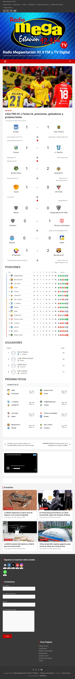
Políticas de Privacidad (57, 4)
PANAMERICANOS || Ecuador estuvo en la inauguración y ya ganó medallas (55, 444)
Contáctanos (31, 4)
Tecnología (8, 508)
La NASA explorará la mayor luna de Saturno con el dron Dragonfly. (18, 514)
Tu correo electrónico (9, 594)
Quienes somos (7, 4)
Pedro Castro (22, 120)
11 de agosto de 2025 (11, 120)
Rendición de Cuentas (43, 4)
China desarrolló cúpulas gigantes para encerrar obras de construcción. (55, 545)
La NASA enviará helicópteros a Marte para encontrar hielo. (19, 545)
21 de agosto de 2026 (10, 548)
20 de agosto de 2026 (46, 548)
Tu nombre (6, 586)
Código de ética (8, 7)
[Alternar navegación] (5, 61)
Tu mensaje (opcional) (9, 609)
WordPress (43, 676)
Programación (17, 4)
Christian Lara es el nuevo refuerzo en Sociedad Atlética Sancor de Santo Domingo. (20, 444)
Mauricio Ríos (21, 517)
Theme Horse (66, 673)
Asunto (5, 601)
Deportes (8, 110)
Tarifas (24, 4)
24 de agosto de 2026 (46, 517)
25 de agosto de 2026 (10, 517)
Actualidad (8, 487)
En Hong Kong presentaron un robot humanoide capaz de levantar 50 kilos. (55, 514)
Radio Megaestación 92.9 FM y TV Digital (36, 52)
